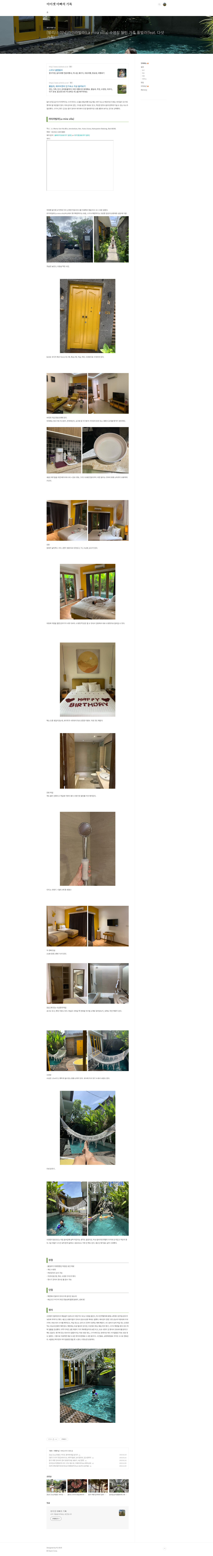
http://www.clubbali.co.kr (58, 67)
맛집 (142, 82)
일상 (143, 70)
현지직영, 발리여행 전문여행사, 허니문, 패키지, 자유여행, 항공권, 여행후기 (77, 73)
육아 (50, 1451)
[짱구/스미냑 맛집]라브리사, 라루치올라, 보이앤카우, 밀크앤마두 (70, 1457)
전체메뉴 (144, 63)
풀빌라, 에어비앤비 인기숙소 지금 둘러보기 (67, 86)
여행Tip (56, 1451)
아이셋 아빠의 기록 (59, 4)
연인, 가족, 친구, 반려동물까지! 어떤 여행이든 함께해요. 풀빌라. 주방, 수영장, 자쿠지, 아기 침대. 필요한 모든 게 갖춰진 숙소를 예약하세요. (80, 90)
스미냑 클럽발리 (56, 70)
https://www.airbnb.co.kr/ (59, 83)
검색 (159, 4)
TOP (164, 1548)
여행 (143, 76)
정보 (143, 73)
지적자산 (144, 86)
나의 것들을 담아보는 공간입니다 (61, 1514)
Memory (144, 90)
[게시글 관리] (56, 1439)
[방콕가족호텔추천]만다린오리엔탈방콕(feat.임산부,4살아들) (69, 1466)
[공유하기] (53, 1439)
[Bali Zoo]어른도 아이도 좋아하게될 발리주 (63, 1455)
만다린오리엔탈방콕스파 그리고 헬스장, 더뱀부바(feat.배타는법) (70, 1463)
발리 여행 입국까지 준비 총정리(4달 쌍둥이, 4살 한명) (66, 1460)
